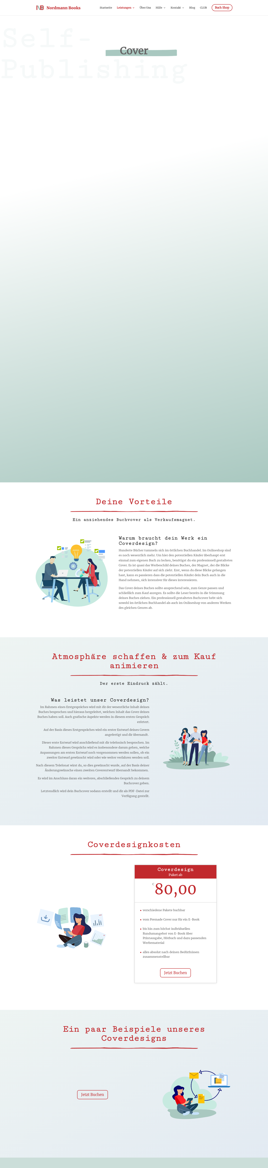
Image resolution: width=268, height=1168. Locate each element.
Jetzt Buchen (175, 972)
